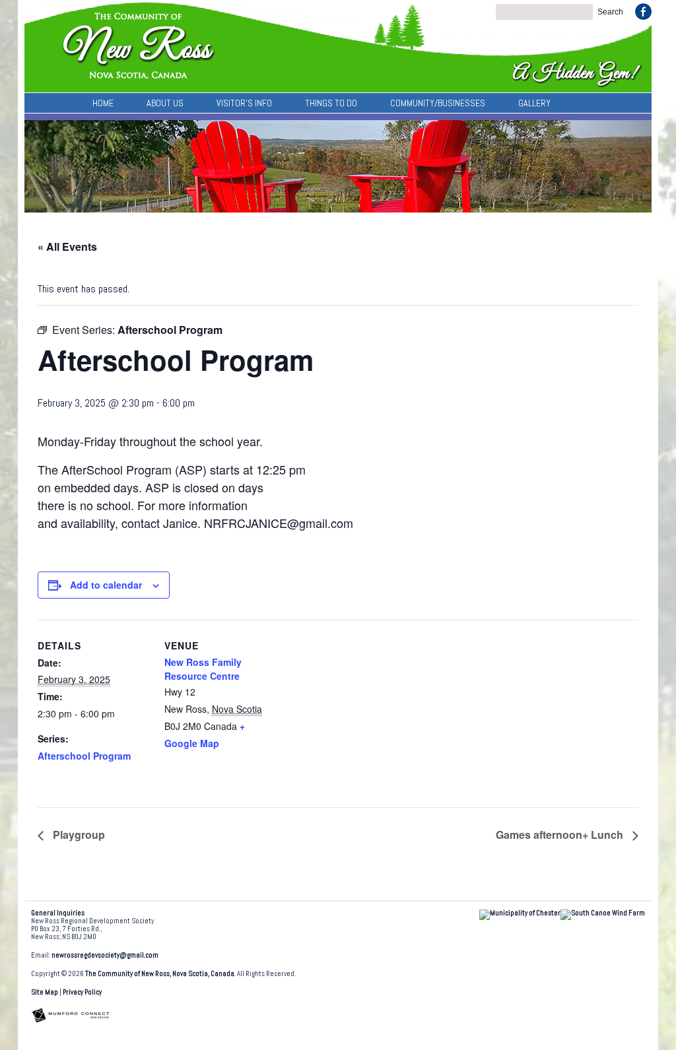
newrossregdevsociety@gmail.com (104, 955)
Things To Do (331, 103)
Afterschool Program (84, 755)
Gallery (534, 103)
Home (103, 103)
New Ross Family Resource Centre (203, 668)
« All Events (67, 246)
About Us (165, 103)
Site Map (44, 992)
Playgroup (77, 834)
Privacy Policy (82, 992)
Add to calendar (106, 584)
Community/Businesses (437, 103)
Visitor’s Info (244, 103)
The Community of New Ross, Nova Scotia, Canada (159, 973)
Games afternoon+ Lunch (561, 834)
